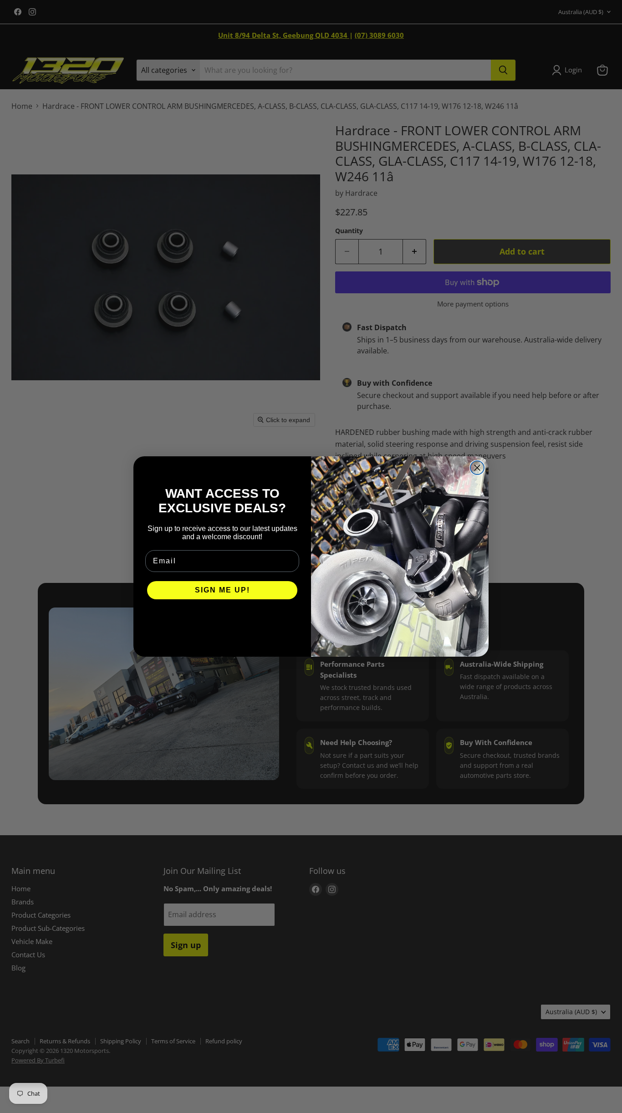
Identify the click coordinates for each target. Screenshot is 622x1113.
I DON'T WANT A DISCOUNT (222, 617)
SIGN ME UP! (222, 590)
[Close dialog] (477, 468)
